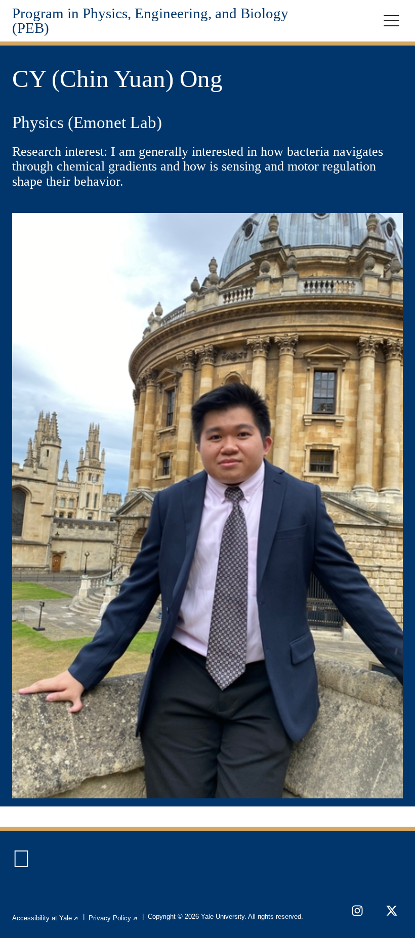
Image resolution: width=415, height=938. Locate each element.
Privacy (113, 918)
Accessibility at (45, 918)
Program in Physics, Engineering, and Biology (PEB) (150, 20)
